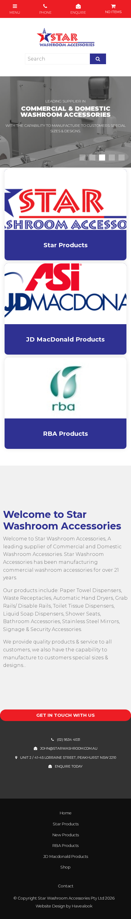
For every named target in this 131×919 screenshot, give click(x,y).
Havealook (82, 906)
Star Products (66, 824)
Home (66, 813)
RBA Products (65, 845)
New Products (65, 835)
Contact (65, 886)
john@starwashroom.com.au (68, 748)
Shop (65, 867)
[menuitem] (65, 813)
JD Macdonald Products (65, 856)
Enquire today (69, 766)
